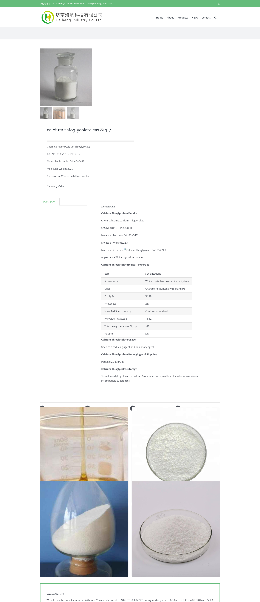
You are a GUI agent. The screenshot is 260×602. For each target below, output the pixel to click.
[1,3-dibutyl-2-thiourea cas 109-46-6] (176, 529)
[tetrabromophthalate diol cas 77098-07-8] (84, 455)
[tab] (50, 201)
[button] (215, 17)
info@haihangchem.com (99, 3)
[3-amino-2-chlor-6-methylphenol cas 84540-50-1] (176, 455)
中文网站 (44, 3)
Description (49, 201)
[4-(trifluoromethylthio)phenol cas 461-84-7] (84, 529)
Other (61, 186)
